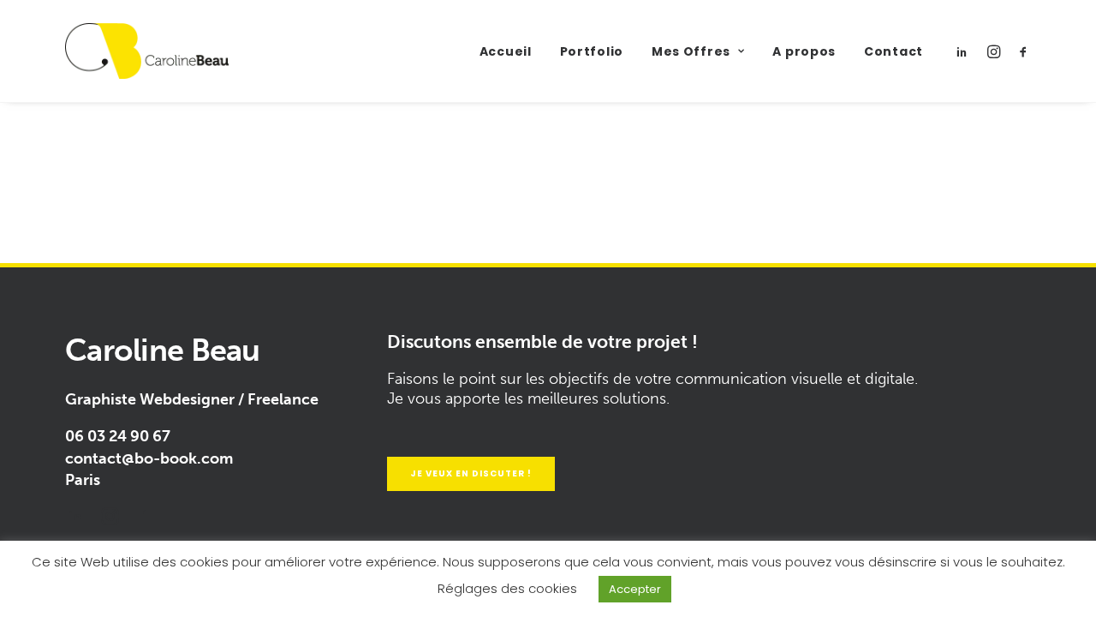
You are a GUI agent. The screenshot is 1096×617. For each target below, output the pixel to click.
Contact (893, 51)
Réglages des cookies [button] (507, 588)
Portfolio (591, 51)
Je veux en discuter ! (471, 473)
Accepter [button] (635, 589)
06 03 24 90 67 (117, 436)
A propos (804, 51)
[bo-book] (147, 51)
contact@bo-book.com (149, 458)
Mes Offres (691, 51)
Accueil (506, 51)
